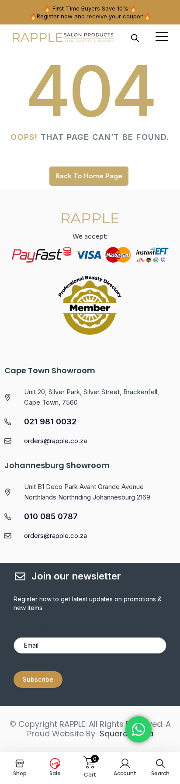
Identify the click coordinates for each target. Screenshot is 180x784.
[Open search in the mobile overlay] (135, 37)
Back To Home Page (88, 176)
